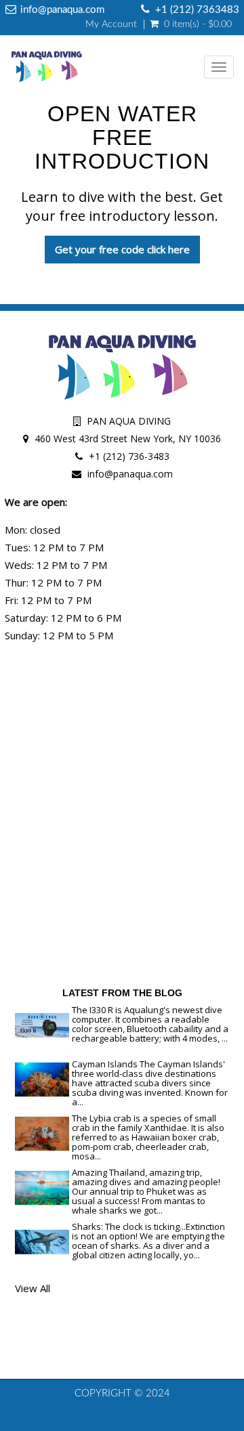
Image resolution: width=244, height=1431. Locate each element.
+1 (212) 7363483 (197, 10)
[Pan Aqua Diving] (43, 67)
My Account (111, 24)
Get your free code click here (122, 249)
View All (32, 1288)
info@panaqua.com (130, 473)
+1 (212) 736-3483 (129, 456)
